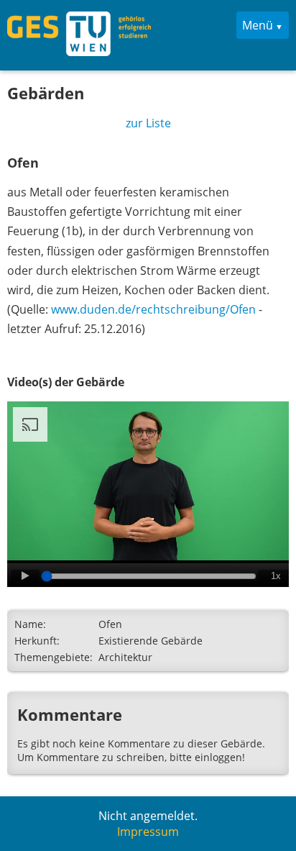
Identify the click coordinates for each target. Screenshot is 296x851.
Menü (257, 25)
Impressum (148, 831)
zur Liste (148, 123)
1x (276, 575)
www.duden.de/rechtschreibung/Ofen (153, 309)
